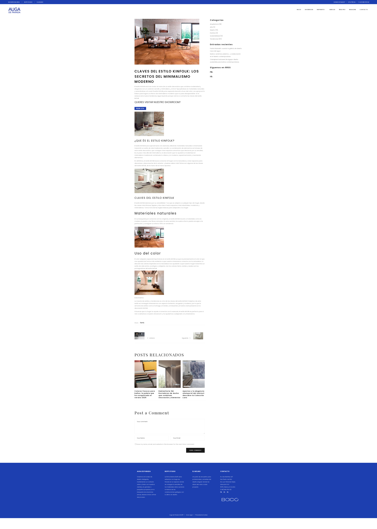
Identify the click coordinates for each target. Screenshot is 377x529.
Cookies (205, 515)
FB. (211, 72)
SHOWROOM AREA (14, 2)
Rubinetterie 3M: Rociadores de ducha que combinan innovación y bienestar (169, 394)
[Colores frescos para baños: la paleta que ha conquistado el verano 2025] (146, 374)
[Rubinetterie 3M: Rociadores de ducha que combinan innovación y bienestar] (170, 374)
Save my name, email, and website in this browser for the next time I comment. (165, 444)
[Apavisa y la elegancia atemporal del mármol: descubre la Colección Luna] (194, 374)
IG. (211, 76)
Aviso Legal (189, 515)
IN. (228, 492)
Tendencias (214, 39)
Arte (211, 27)
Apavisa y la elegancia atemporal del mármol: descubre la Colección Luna (194, 394)
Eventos (212, 33)
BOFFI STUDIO (28, 2)
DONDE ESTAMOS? (339, 2)
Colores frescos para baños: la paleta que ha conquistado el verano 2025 (145, 394)
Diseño (212, 30)
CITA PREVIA (351, 2)
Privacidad (198, 515)
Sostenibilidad (215, 36)
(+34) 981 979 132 (363, 2)
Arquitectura (214, 24)
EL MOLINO (40, 2)
